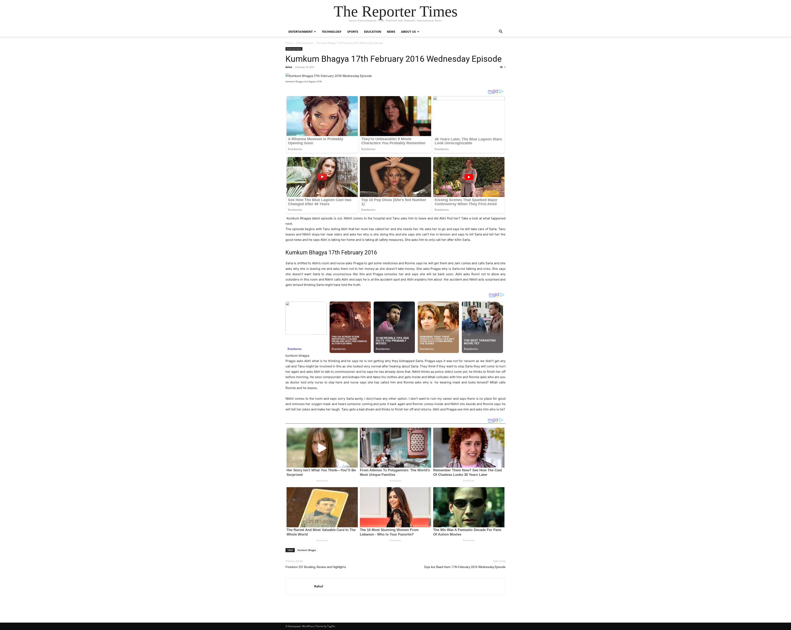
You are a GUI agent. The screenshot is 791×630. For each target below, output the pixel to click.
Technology (332, 32)
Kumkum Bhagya (306, 550)
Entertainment (300, 32)
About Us (408, 32)
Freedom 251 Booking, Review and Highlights (316, 567)
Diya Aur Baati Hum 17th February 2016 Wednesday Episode (464, 567)
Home (289, 43)
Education (372, 32)
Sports (352, 32)
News (391, 32)
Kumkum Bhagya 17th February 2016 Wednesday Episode (394, 59)
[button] (500, 32)
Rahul (289, 67)
